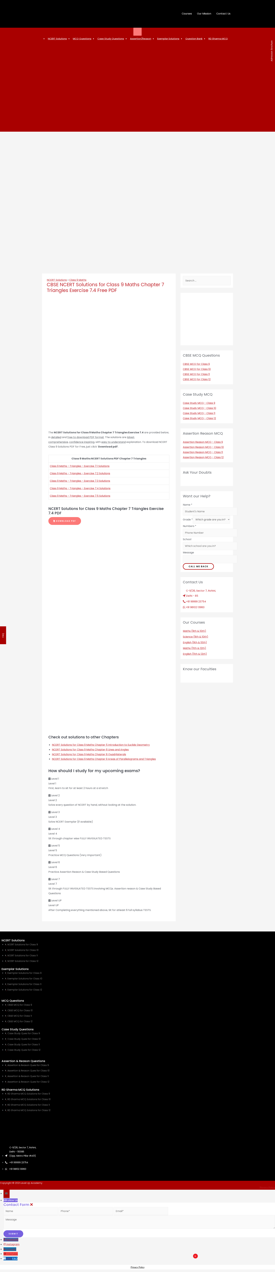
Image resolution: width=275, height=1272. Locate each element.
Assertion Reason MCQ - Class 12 (203, 457)
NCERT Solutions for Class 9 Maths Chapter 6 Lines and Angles (90, 749)
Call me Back (198, 566)
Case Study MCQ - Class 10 (199, 408)
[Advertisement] (157, 1263)
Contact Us (223, 13)
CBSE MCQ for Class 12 (197, 379)
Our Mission (204, 13)
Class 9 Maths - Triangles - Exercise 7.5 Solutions (80, 496)
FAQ (15, 1258)
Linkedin (11, 1249)
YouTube (12, 1254)
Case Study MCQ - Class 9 (199, 403)
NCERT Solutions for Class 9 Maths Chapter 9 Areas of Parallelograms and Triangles (104, 759)
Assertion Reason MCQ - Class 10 (203, 447)
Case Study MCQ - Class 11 (199, 413)
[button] (64, 521)
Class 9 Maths (77, 280)
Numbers (189, 526)
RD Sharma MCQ (218, 38)
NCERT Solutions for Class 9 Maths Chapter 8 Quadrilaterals (89, 754)
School (187, 539)
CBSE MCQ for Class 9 (196, 364)
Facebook (12, 1239)
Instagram (12, 1244)
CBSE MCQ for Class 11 (196, 374)
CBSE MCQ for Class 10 (197, 369)
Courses (187, 13)
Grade (188, 519)
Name (187, 505)
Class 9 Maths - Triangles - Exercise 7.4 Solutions (80, 488)
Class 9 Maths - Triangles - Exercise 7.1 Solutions (79, 466)
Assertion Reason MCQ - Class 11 (203, 452)
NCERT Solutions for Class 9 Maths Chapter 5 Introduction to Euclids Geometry (101, 745)
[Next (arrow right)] (269, 635)
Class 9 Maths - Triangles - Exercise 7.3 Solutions (80, 481)
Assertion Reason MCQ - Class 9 (203, 442)
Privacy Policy (267, 1187)
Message (188, 552)
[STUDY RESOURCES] (137, 32)
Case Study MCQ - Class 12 (199, 418)
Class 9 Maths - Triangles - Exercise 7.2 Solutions (80, 473)
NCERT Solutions (57, 280)
